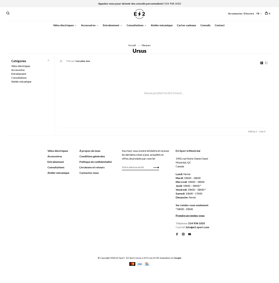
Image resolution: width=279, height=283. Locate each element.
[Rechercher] (8, 13)
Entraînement (111, 25)
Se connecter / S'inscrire (241, 13)
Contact (220, 25)
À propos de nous (89, 150)
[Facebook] (177, 234)
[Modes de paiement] (132, 264)
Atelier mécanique (162, 25)
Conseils (205, 25)
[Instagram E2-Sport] (183, 234)
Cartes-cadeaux (186, 25)
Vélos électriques (63, 25)
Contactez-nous (89, 172)
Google (177, 258)
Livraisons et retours (92, 167)
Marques (146, 45)
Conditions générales (92, 156)
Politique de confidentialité (95, 161)
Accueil (132, 45)
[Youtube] (189, 234)
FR (258, 13)
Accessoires (88, 25)
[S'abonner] (155, 167)
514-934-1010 (172, 3)
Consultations (135, 25)
